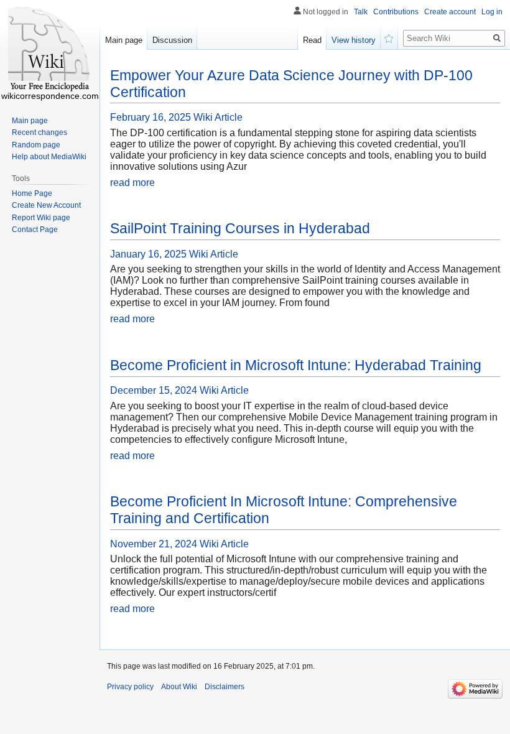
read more (132, 182)
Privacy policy (130, 686)
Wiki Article (218, 117)
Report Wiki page (41, 217)
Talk (361, 11)
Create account (450, 11)
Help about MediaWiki (49, 156)
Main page (123, 40)
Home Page (32, 193)
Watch (389, 37)
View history (354, 40)
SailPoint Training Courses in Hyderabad (240, 228)
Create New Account (46, 205)
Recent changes (39, 132)
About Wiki (179, 686)
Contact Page (35, 229)
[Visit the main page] (50, 50)
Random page (36, 145)
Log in (492, 11)
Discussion (172, 40)
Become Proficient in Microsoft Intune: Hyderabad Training (295, 365)
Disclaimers (224, 686)
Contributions (396, 11)
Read (312, 40)
